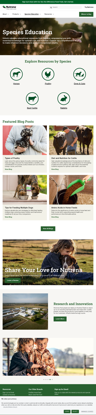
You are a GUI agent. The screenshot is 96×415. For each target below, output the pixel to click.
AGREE (67, 411)
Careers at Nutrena (9, 394)
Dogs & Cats (79, 84)
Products (15, 14)
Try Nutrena (89, 7)
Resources (48, 14)
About (5, 14)
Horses (16, 84)
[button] (43, 379)
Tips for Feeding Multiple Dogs (19, 208)
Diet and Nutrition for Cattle (64, 158)
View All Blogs (48, 228)
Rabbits (63, 108)
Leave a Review (12, 280)
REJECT (75, 411)
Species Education (32, 14)
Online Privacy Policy (10, 406)
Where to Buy (86, 14)
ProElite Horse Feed (35, 392)
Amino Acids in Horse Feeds (64, 208)
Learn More (60, 319)
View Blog (8, 169)
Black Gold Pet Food (35, 394)
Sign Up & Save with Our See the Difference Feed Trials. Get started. (48, 2)
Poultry (48, 84)
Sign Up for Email (8, 392)
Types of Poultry (12, 158)
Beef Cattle (32, 108)
